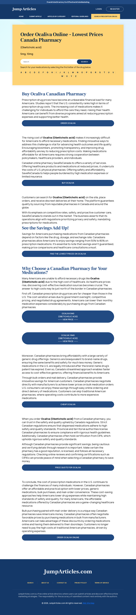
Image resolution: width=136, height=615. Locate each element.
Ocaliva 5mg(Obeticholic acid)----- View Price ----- (68, 316)
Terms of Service (102, 583)
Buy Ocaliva (68, 183)
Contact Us (62, 583)
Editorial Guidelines (79, 16)
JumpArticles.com (68, 571)
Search (84, 62)
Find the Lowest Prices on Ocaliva (68, 254)
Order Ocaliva (68, 123)
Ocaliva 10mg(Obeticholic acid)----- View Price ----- (68, 338)
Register (114, 9)
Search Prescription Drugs (105, 16)
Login (99, 9)
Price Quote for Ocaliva (68, 467)
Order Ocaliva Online (68, 537)
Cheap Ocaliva (68, 404)
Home (21, 16)
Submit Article (35, 16)
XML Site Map (88, 603)
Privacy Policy (81, 583)
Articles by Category (56, 16)
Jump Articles (24, 9)
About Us (45, 583)
